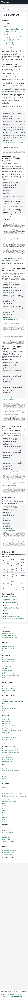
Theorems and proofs (7, 827)
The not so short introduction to (14, 616)
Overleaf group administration (9, 635)
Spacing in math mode (7, 670)
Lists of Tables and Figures (8, 688)
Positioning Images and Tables (9, 686)
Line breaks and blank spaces (11, 608)
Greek (3, 810)
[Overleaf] (5, 2)
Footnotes (4, 741)
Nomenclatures (5, 706)
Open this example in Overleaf (12, 142)
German (4, 808)
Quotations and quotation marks (9, 801)
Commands (4, 786)
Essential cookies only (7, 996)
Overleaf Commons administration (9, 637)
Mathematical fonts (6, 677)
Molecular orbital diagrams (8, 832)
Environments (5, 787)
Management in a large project (9, 708)
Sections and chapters (9, 612)
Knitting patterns (6, 835)
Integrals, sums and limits (8, 672)
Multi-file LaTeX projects (7, 710)
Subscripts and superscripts (8, 659)
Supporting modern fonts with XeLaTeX (14, 607)
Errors (3, 652)
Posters (4, 780)
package (14, 88)
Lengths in (6, 718)
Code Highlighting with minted (9, 737)
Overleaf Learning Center (7, 627)
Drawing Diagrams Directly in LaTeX (10, 690)
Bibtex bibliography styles (8, 754)
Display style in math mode (8, 673)
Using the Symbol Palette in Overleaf (10, 679)
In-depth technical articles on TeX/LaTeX (11, 860)
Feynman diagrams (6, 830)
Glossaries (4, 705)
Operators (4, 668)
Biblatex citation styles (7, 761)
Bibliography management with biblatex (11, 752)
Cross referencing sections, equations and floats (12, 701)
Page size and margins (7, 728)
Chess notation (5, 834)
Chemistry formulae (6, 828)
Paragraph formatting (9, 601)
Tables (3, 685)
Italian (3, 812)
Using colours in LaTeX (7, 739)
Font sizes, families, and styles (11, 604)
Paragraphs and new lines (10, 599)
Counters (4, 734)
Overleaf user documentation (8, 633)
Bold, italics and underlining (11, 602)
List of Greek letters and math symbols (10, 675)
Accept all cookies (17, 996)
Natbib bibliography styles (8, 755)
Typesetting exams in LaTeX (8, 841)
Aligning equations (6, 666)
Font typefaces (8, 605)
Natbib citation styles (7, 757)
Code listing (5, 735)
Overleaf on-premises (7, 639)
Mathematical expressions (8, 657)
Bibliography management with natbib (10, 750)
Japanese (4, 814)
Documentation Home (7, 626)
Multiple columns (8, 613)
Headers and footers (6, 719)
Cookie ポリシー (14, 994)
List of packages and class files (9, 850)
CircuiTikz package (6, 837)
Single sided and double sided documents (14, 615)
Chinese (4, 805)
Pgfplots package (6, 839)
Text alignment (5, 727)
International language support (9, 799)
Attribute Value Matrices (7, 843)
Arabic (3, 803)
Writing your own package (8, 852)
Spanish (4, 821)
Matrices (4, 663)
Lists (5, 610)
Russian (4, 819)
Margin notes (5, 743)
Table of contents (6, 699)
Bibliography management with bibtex (10, 748)
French (3, 807)
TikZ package (5, 692)
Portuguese (4, 817)
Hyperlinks (4, 712)
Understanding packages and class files (11, 848)
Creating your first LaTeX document (10, 644)
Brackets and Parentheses (8, 661)
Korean (3, 815)
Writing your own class (7, 854)
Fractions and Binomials (7, 665)
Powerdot (4, 778)
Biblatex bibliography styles (8, 759)
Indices (4, 703)
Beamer (4, 776)
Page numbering (6, 721)
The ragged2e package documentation (14, 618)
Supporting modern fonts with (10, 770)
